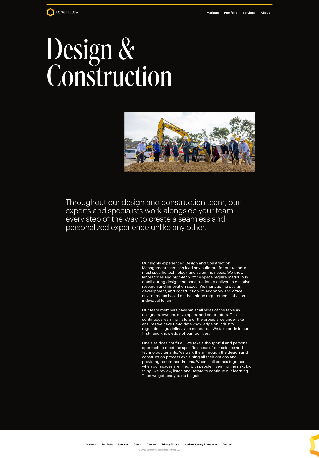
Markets (213, 12)
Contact (227, 444)
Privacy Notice (170, 444)
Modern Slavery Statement (200, 444)
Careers (151, 444)
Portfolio (230, 12)
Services (249, 12)
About (265, 12)
